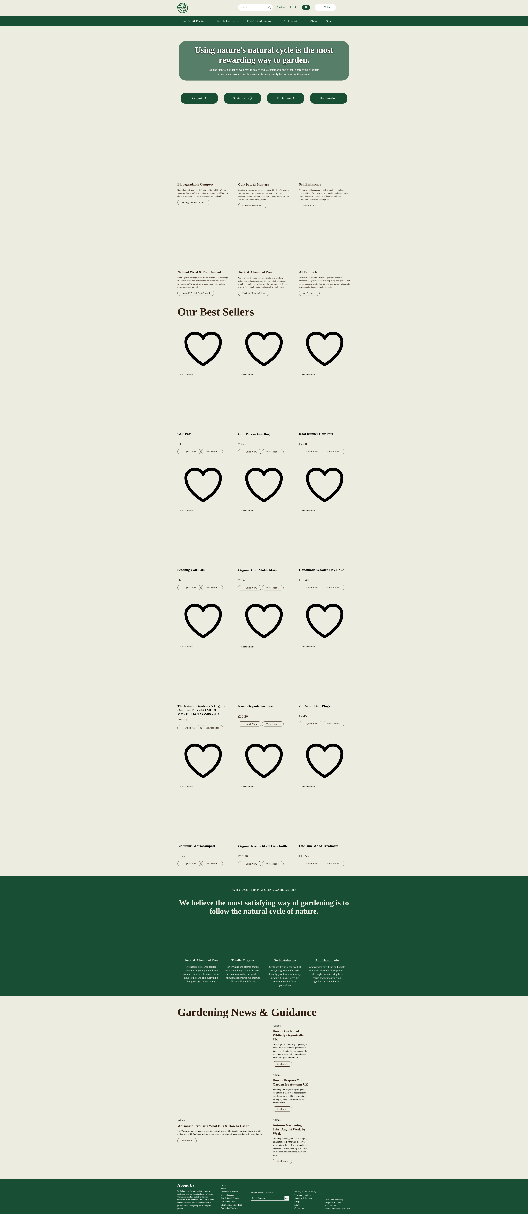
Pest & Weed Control (259, 21)
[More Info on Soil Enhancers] (324, 180)
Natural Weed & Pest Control (196, 293)
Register (281, 7)
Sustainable (241, 98)
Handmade (328, 98)
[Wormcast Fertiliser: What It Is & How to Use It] (222, 1069)
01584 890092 (330, 1206)
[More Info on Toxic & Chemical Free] (264, 268)
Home (223, 1185)
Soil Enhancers (226, 21)
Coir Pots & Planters (193, 21)
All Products (291, 21)
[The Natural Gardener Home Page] (182, 12)
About (314, 21)
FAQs (297, 1201)
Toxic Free (284, 98)
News (329, 21)
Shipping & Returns (303, 1198)
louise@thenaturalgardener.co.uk (337, 1208)
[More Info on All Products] (324, 268)
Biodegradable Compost (193, 202)
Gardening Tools (228, 1201)
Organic (198, 98)
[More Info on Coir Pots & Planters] (264, 181)
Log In (293, 7)
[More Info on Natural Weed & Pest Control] (203, 268)
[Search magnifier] (270, 7)
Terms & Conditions (303, 1195)
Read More (187, 1140)
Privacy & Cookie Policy (305, 1192)
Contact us (299, 1208)
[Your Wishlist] (306, 7)
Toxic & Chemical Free (253, 293)
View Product (212, 451)
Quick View (190, 451)
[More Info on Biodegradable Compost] (203, 180)
